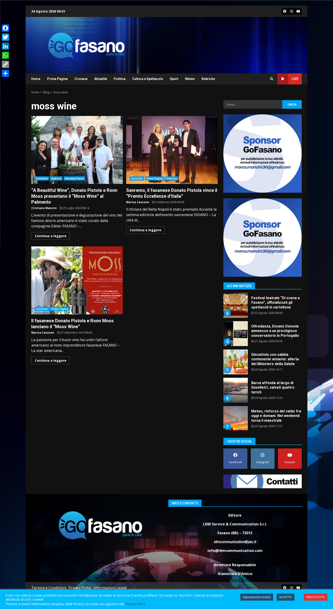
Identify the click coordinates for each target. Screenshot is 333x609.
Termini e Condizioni (48, 587)
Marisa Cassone (137, 202)
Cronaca (81, 79)
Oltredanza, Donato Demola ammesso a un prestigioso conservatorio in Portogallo (235, 333)
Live (295, 79)
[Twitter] (5, 37)
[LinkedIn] (5, 46)
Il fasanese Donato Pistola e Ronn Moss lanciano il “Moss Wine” (77, 280)
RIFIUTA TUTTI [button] (315, 597)
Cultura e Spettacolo (147, 79)
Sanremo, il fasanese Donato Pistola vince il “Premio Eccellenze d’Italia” (172, 150)
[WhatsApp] (5, 55)
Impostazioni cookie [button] (256, 597)
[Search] (271, 79)
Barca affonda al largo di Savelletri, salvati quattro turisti (235, 390)
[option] (262, 307)
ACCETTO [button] (285, 597)
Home (35, 79)
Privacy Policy (80, 587)
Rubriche (208, 79)
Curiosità (42, 178)
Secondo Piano (74, 178)
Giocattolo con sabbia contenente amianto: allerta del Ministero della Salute (235, 361)
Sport (174, 79)
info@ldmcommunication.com (235, 550)
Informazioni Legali (110, 587)
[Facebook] (5, 28)
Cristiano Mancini (44, 208)
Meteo (190, 79)
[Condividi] (5, 73)
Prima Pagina (57, 79)
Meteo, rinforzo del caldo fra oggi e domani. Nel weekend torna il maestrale (235, 418)
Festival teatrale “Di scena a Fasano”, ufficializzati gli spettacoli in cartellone (235, 305)
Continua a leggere (50, 236)
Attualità (100, 79)
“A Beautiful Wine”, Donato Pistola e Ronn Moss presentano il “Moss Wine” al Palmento (77, 150)
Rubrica (56, 178)
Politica (119, 79)
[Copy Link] (5, 64)
